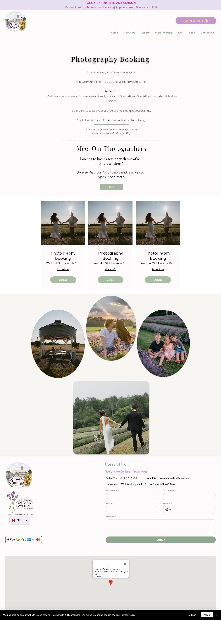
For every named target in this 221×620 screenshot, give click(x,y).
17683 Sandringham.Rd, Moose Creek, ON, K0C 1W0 (147, 484)
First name (112, 490)
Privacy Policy (128, 614)
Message (111, 516)
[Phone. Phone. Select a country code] (168, 510)
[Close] (217, 614)
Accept (207, 614)
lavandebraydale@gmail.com (174, 477)
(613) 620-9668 (128, 478)
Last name (169, 490)
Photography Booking (63, 256)
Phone (167, 503)
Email (109, 503)
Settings (192, 614)
